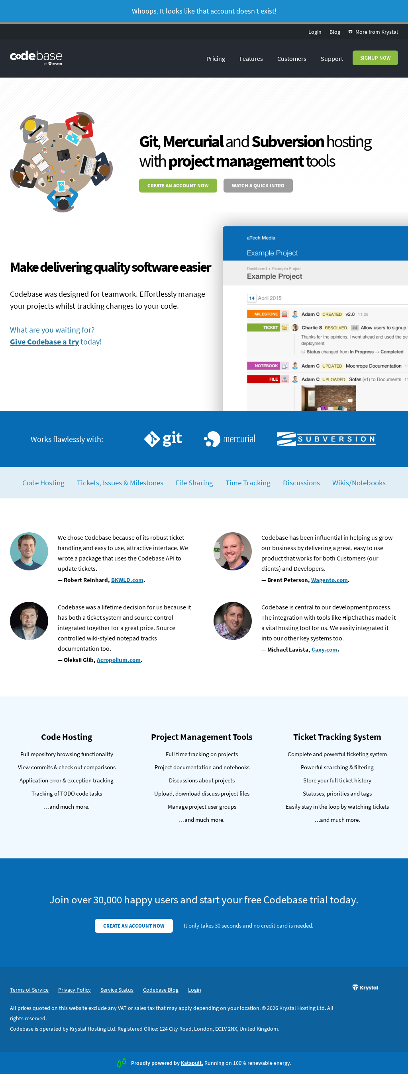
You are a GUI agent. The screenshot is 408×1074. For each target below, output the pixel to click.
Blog (335, 31)
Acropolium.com (119, 659)
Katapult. (192, 1062)
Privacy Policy (74, 989)
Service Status (116, 989)
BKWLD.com (127, 580)
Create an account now (178, 185)
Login (315, 31)
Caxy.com (324, 649)
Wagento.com (329, 580)
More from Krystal (376, 31)
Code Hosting (43, 482)
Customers (291, 58)
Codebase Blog (160, 989)
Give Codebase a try (44, 341)
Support (332, 58)
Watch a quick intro (258, 185)
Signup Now (375, 57)
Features (251, 58)
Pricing (215, 58)
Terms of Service (29, 989)
